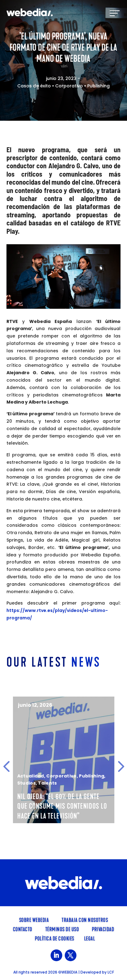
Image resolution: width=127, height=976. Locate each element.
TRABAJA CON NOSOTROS (85, 919)
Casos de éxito (34, 86)
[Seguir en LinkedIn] (56, 955)
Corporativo (69, 86)
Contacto (22, 929)
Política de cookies (54, 938)
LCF (111, 972)
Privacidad (103, 929)
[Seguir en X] (70, 955)
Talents (47, 783)
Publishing (98, 86)
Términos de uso (62, 929)
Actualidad (30, 776)
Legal (89, 938)
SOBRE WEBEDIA (34, 919)
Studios (26, 783)
